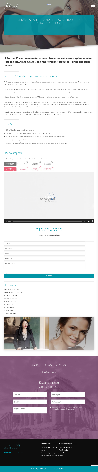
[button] (49, 197)
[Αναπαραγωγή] (6, 221)
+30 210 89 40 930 (50, 448)
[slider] (47, 221)
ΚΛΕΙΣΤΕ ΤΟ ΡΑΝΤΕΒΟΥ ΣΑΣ (40, 469)
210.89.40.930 (58, 469)
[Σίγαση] (89, 221)
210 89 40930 (49, 230)
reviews (20, 453)
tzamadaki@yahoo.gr (48, 453)
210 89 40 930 (49, 387)
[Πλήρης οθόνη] (92, 221)
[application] (49, 197)
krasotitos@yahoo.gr (52, 456)
